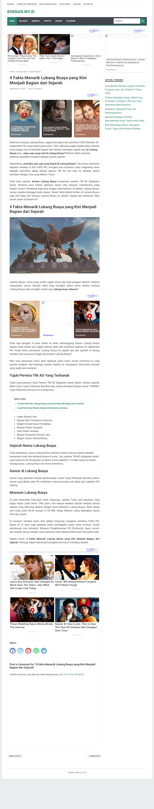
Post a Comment (35, 89)
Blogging (70, 21)
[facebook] (13, 651)
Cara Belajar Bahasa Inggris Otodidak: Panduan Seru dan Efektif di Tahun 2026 (125, 90)
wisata (58, 21)
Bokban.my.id (21, 11)
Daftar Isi (88, 4)
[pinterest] (28, 651)
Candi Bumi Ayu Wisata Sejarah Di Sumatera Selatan (42, 408)
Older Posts (94, 756)
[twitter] (20, 651)
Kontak (10, 4)
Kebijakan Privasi (48, 4)
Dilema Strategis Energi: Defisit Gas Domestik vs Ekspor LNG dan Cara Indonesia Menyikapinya (124, 101)
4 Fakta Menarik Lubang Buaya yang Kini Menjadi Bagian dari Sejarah (50, 403)
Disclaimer (64, 4)
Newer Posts (14, 756)
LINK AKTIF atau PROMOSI (71, 674)
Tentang (77, 4)
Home (12, 21)
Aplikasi (23, 21)
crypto (47, 21)
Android (36, 21)
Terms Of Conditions (27, 4)
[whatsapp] (36, 651)
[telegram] (44, 651)
